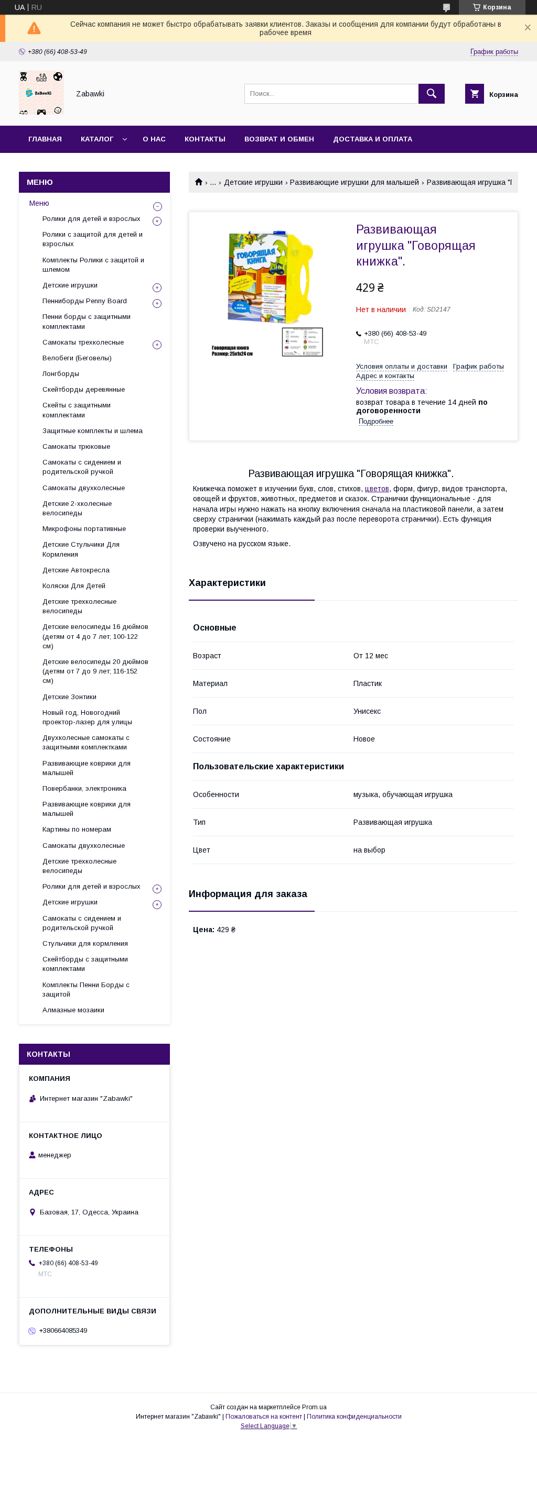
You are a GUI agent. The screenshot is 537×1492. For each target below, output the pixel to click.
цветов (377, 488)
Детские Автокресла (76, 570)
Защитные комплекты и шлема (92, 431)
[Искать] (431, 94)
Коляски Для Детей (73, 586)
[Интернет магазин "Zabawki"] (41, 112)
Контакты (205, 139)
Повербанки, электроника (84, 788)
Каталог (97, 139)
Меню (39, 203)
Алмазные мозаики (73, 1010)
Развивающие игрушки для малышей (354, 182)
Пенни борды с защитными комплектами (86, 321)
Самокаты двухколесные (83, 488)
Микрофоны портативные (84, 529)
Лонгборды (60, 374)
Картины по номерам (76, 829)
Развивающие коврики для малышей (86, 768)
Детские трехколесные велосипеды (79, 606)
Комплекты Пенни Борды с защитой (86, 989)
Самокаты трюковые (76, 446)
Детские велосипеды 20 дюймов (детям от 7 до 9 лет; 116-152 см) (95, 671)
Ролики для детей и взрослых (91, 219)
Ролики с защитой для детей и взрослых (92, 239)
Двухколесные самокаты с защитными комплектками (86, 742)
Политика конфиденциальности (354, 1416)
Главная (45, 139)
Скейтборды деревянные (83, 389)
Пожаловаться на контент (263, 1416)
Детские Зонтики (69, 697)
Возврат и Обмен (279, 139)
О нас (154, 139)
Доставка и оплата (372, 139)
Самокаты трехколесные (83, 342)
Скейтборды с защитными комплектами (85, 963)
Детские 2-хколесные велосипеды (77, 508)
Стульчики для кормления (85, 943)
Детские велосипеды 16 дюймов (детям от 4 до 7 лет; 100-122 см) (95, 636)
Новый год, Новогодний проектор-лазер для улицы (87, 717)
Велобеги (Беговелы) (77, 358)
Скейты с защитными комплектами (76, 409)
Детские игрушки (253, 182)
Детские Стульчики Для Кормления (81, 549)
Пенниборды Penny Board (84, 301)
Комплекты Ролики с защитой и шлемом (93, 264)
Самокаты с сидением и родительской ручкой (81, 467)
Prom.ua (314, 1407)
